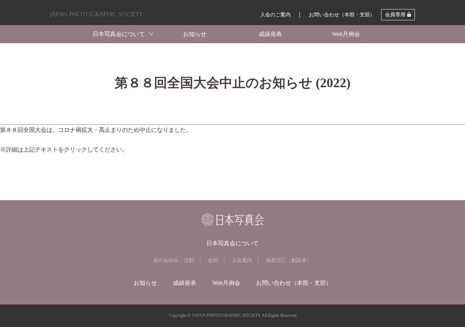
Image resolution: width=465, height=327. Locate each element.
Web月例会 (346, 34)
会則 (213, 260)
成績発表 (270, 34)
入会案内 (242, 260)
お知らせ (194, 34)
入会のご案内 (275, 14)
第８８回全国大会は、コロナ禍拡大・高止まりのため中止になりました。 (96, 130)
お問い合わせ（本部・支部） (342, 14)
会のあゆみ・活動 (173, 260)
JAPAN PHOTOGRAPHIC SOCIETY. (96, 14)
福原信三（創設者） (289, 260)
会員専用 (395, 14)
